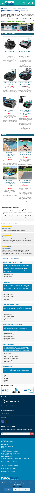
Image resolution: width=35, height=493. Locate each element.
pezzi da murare (7, 218)
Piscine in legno (8, 276)
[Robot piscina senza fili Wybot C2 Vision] (25, 75)
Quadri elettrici (7, 318)
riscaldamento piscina (9, 216)
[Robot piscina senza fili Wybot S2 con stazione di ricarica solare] (25, 102)
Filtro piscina (7, 313)
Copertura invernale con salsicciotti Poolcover (14, 236)
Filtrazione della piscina (11, 304)
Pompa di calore (8, 333)
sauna (30, 210)
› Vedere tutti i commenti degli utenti (10, 258)
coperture (6, 210)
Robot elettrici (7, 353)
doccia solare (28, 214)
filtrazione (6, 214)
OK (32, 433)
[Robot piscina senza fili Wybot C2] (10, 75)
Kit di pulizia (7, 361)
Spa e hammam (7, 366)
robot (15, 212)
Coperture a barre (8, 294)
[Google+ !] (6, 421)
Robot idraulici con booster (11, 356)
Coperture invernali (9, 296)
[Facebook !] (2, 421)
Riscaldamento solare (9, 338)
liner (12, 217)
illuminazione (20, 216)
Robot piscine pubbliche (10, 360)
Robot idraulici (7, 355)
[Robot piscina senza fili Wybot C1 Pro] (25, 43)
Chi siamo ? (4, 440)
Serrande (6, 299)
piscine (24, 210)
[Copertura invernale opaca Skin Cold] (25, 173)
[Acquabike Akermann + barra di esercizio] (25, 145)
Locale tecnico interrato (10, 319)
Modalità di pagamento (7, 441)
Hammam (6, 382)
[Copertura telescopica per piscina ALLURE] (10, 145)
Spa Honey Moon (6, 228)
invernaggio (18, 210)
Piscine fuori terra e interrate (13, 262)
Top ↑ (2, 475)
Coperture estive (8, 293)
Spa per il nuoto (8, 376)
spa (19, 212)
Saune (6, 380)
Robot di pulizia (8, 344)
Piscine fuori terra (8, 274)
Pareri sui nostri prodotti (7, 446)
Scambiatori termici (9, 335)
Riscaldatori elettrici (9, 336)
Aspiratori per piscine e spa (11, 358)
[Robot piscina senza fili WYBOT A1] (10, 43)
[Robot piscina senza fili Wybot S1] (10, 102)
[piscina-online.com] (9, 3)
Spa (5, 375)
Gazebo (6, 378)
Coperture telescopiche (10, 298)
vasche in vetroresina (20, 218)
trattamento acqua (7, 212)
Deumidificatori (8, 340)
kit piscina (28, 216)
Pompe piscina (8, 314)
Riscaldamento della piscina (13, 324)
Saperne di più (17, 486)
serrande (30, 212)
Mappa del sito (5, 444)
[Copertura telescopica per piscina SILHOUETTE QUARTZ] (10, 173)
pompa (12, 210)
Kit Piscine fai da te (9, 278)
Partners (3, 447)
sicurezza (24, 212)
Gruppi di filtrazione (9, 316)
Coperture (6, 282)
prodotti (20, 214)
